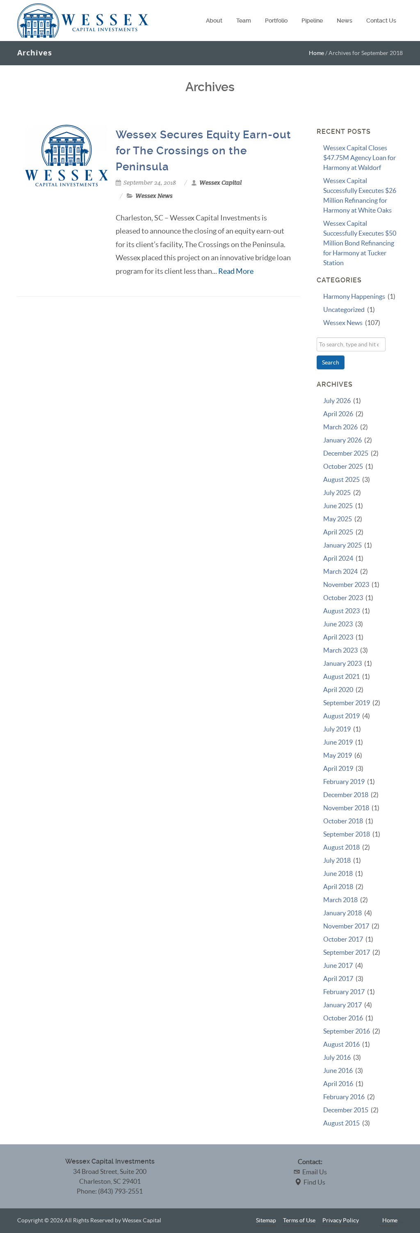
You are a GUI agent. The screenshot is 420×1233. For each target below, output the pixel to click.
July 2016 (337, 1057)
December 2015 (345, 1110)
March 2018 (340, 899)
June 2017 (338, 965)
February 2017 (344, 991)
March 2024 (340, 571)
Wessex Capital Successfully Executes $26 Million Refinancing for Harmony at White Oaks (359, 195)
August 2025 (341, 479)
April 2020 (338, 689)
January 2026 (342, 440)
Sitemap (266, 1220)
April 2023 (338, 637)
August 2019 (341, 716)
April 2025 (338, 532)
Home (316, 53)
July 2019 (337, 729)
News (344, 20)
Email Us (314, 1172)
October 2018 (343, 821)
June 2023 (338, 624)
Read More (235, 271)
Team (243, 20)
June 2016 (338, 1070)
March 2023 (340, 650)
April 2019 (338, 768)
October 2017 (343, 939)
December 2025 (345, 453)
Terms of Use (299, 1220)
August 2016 (341, 1044)
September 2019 (346, 702)
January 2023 (342, 663)
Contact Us (381, 20)
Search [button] (330, 362)
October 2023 (343, 597)
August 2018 (341, 847)
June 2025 (338, 505)
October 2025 (343, 466)
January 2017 (342, 1004)
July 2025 (337, 492)
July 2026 (337, 400)
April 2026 (338, 413)
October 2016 (343, 1018)
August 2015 (341, 1123)
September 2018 (346, 834)
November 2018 (346, 807)
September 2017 (346, 952)
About (214, 20)
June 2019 (338, 742)
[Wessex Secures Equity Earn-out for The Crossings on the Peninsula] (66, 155)
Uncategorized (344, 309)
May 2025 (337, 519)
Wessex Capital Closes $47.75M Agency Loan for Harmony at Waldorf (359, 157)
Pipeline (312, 20)
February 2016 (344, 1096)
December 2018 (345, 794)
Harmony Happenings (354, 296)
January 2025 (342, 545)
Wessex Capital (220, 183)
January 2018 (342, 913)
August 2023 (341, 610)
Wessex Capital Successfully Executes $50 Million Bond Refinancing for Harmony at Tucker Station (359, 243)
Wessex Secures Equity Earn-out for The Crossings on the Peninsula (203, 150)
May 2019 (337, 755)
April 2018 (338, 886)
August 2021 (341, 676)
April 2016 (338, 1083)
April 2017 (338, 978)
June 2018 (338, 873)
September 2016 (346, 1031)
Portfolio (276, 20)
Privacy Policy (340, 1220)
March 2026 (340, 427)
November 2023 (346, 584)
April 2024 (338, 558)
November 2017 (346, 926)
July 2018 (337, 860)
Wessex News (154, 196)
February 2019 (344, 781)
